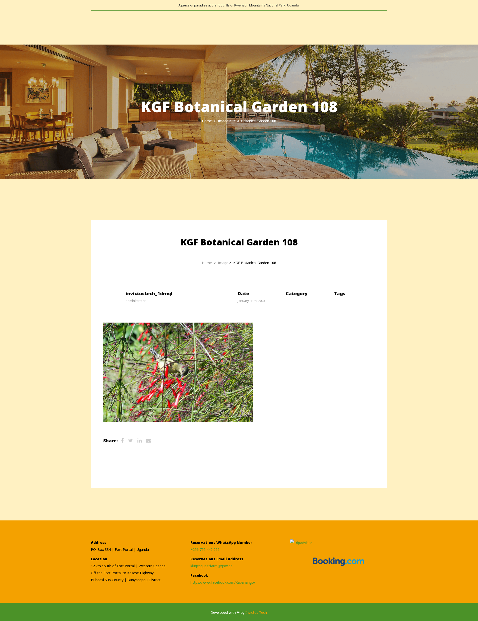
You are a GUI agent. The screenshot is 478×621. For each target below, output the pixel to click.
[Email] (148, 441)
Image (223, 120)
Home (96, 27)
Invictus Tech (256, 612)
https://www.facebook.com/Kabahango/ (222, 582)
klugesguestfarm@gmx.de (211, 566)
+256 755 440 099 (205, 549)
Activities (156, 27)
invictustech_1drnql (149, 293)
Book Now (190, 27)
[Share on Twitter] (130, 441)
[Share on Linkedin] (139, 441)
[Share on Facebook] (122, 441)
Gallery (123, 27)
